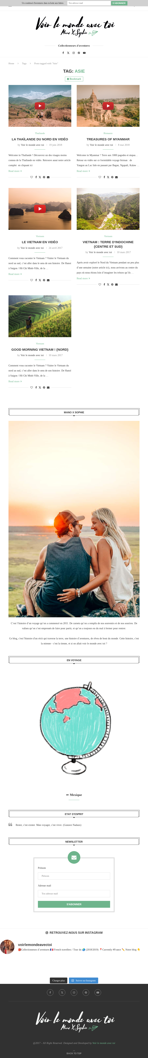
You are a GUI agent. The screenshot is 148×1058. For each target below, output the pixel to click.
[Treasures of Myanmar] (108, 106)
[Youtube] (84, 53)
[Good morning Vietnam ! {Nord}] (39, 316)
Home (11, 63)
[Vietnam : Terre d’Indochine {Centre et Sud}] (108, 209)
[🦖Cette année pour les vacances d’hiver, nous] (74, 966)
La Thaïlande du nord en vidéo (40, 139)
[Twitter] (68, 53)
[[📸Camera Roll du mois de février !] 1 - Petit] (14, 966)
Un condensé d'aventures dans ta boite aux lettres (43, 3)
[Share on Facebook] (36, 177)
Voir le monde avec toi (32, 145)
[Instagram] (74, 53)
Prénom (42, 868)
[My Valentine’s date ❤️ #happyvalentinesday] (104, 966)
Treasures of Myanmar (108, 139)
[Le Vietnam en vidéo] (39, 209)
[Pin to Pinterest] (44, 177)
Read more (13, 171)
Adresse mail (44, 885)
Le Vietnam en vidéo (40, 242)
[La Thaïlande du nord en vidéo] (39, 106)
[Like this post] (31, 177)
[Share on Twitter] (40, 177)
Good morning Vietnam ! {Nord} (39, 349)
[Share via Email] (48, 177)
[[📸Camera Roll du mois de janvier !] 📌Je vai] (133, 966)
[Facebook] (63, 53)
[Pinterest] (79, 53)
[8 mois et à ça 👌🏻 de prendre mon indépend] (44, 966)
